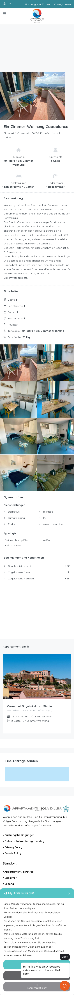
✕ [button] (69, 893)
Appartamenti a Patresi (19, 871)
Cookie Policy (13, 853)
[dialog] (37, 941)
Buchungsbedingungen (19, 835)
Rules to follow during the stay (24, 841)
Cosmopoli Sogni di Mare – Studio (29, 706)
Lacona (9, 884)
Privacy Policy (13, 847)
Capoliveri (10, 877)
